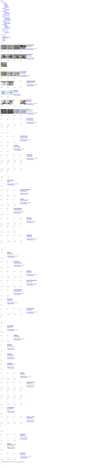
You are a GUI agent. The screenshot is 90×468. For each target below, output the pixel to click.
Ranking (3, 21)
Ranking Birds (7, 22)
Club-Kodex (7, 6)
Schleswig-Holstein (30, 48)
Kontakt (6, 5)
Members (4, 8)
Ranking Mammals (8, 23)
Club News (6, 29)
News (3, 28)
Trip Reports (7, 26)
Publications (4, 24)
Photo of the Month (8, 20)
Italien (15, 94)
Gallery (3, 16)
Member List (7, 10)
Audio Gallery (7, 19)
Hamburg (8, 447)
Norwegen (9, 348)
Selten (4, 36)
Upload (3, 40)
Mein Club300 (7, 9)
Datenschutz (7, 7)
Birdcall (3, 11)
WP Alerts (6, 31)
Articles (6, 25)
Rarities (3, 14)
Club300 (3, 2)
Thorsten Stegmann (30, 49)
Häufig (5, 38)
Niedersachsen (22, 193)
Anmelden (6, 4)
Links (3, 30)
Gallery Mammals (7, 18)
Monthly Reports (7, 15)
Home (6, 3)
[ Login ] (1, 0)
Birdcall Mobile (7, 13)
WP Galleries (7, 32)
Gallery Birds (7, 17)
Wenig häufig (6, 37)
